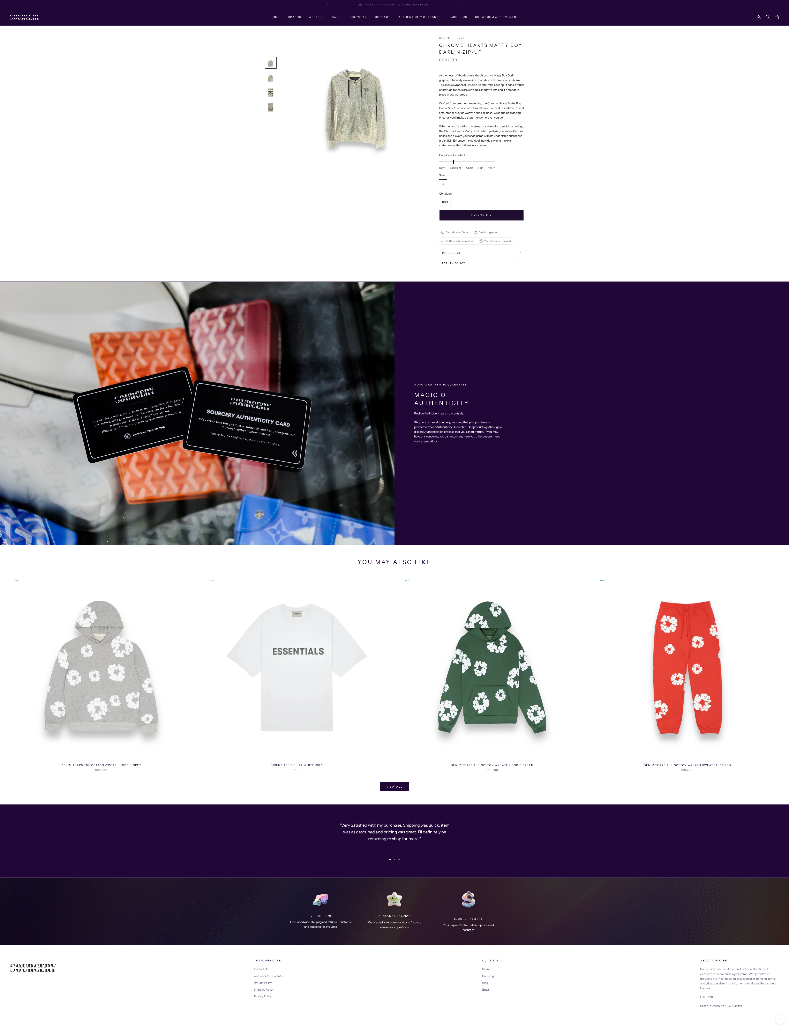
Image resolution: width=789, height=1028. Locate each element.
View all (394, 786)
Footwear (358, 16)
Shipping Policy (263, 989)
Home (275, 16)
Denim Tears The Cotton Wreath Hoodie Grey (101, 765)
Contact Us (261, 969)
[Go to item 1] (271, 63)
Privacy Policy (262, 996)
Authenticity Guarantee (420, 16)
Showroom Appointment (496, 16)
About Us (459, 16)
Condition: (452, 155)
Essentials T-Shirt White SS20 (297, 765)
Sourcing (488, 976)
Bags (336, 16)
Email (485, 989)
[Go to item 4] (271, 107)
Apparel (316, 16)
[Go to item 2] (271, 77)
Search (486, 969)
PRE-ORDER (481, 215)
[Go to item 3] (271, 92)
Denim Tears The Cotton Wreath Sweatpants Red (687, 765)
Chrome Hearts (452, 37)
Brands (294, 16)
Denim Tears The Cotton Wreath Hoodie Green (492, 765)
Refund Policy (263, 983)
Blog (485, 983)
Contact (382, 16)
